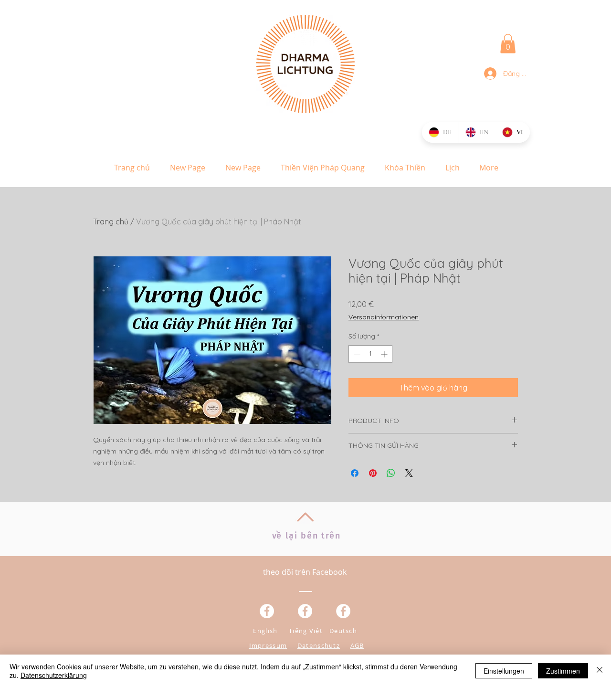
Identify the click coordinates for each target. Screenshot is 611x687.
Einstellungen (504, 671)
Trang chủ (110, 221)
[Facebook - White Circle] (343, 611)
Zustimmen (563, 671)
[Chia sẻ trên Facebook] (354, 473)
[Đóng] (599, 670)
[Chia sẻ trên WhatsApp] (391, 473)
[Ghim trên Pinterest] (373, 473)
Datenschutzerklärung (54, 675)
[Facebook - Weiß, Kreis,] (267, 611)
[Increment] (385, 354)
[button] (508, 43)
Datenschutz (318, 645)
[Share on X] (409, 473)
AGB (357, 645)
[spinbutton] (370, 354)
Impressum (268, 645)
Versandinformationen (383, 317)
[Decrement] (356, 354)
